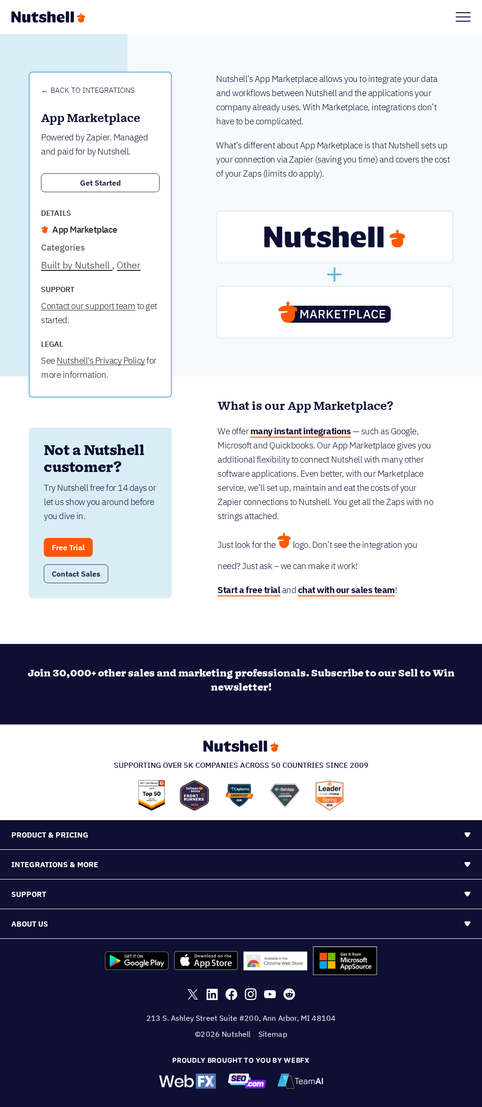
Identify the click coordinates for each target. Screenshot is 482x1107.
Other (128, 265)
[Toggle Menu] (463, 16)
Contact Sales (76, 573)
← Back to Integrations (88, 90)
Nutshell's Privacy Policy (100, 360)
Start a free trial (248, 589)
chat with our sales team (346, 589)
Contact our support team (88, 305)
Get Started (100, 182)
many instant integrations (300, 431)
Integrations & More (54, 864)
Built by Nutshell (76, 265)
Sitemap (272, 1034)
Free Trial (68, 547)
